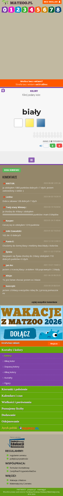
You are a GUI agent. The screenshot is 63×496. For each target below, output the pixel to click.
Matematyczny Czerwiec (21, 483)
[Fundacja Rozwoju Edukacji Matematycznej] (13, 441)
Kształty (8, 377)
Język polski (10, 427)
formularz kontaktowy (19, 467)
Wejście (54, 343)
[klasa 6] (44, 10)
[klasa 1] (11, 10)
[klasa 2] (18, 10)
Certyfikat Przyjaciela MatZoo (23, 471)
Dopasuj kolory (11, 366)
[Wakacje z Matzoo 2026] (31, 323)
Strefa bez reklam (31, 83)
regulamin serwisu (18, 455)
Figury (7, 383)
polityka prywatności (19, 458)
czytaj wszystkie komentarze (44, 302)
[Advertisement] (31, 46)
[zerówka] (4, 10)
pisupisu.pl (31, 489)
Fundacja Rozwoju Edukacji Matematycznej (42, 492)
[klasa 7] (51, 10)
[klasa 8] (58, 10)
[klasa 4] (31, 10)
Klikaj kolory (10, 372)
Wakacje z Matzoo (18, 480)
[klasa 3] (25, 10)
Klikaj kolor (9, 361)
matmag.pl (41, 489)
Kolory (7, 355)
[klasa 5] (38, 10)
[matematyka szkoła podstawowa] (17, 2)
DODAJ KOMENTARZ (11, 170)
